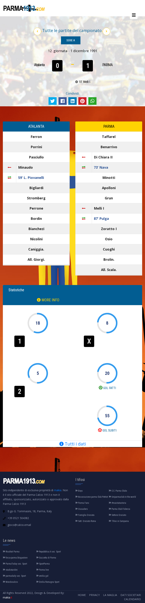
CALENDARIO (132, 599)
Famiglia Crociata (86, 515)
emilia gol (43, 576)
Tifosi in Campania (120, 521)
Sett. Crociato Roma (87, 521)
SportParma (44, 563)
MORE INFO (50, 300)
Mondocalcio (11, 582)
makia (57, 490)
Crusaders (83, 509)
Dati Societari (130, 595)
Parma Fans (83, 503)
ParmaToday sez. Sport (16, 563)
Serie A (70, 40)
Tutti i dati (75, 444)
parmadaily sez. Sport (15, 576)
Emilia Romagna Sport (49, 582)
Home (82, 595)
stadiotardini (11, 570)
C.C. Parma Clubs (119, 490)
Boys (80, 490)
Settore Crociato (118, 515)
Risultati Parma (12, 551)
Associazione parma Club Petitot (93, 497)
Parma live (44, 570)
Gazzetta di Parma (47, 557)
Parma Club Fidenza (120, 509)
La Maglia (110, 595)
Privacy (94, 595)
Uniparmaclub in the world (123, 497)
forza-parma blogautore (16, 557)
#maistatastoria (118, 503)
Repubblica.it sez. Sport (50, 551)
